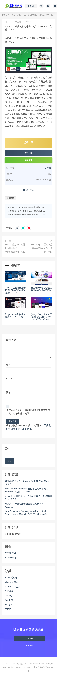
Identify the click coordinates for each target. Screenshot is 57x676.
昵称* (9, 365)
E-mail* (9, 379)
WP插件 (9, 605)
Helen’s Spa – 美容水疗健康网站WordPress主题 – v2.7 (41, 248)
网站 (8, 392)
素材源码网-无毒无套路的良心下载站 (27, 15)
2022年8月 (10, 558)
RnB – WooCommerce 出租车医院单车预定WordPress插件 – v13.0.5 (26, 490)
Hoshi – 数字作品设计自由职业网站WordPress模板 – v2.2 (15, 248)
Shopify (8, 596)
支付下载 (28, 153)
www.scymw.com (36, 664)
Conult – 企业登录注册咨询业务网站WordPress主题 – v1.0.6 (15, 290)
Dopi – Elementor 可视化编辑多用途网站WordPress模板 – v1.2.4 (41, 316)
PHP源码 (9, 591)
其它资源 (9, 609)
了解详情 (29, 645)
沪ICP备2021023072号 (21, 667)
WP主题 (49, 15)
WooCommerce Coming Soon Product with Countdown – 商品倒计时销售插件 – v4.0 (26, 513)
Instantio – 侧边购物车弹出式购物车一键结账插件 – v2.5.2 (28, 497)
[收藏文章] (17, 228)
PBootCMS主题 (12, 587)
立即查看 (29, 638)
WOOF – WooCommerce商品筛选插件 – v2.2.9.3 (25, 505)
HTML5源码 (11, 578)
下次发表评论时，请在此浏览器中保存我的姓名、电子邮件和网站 (28, 412)
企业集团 (10, 198)
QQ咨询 (29, 190)
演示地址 (28, 160)
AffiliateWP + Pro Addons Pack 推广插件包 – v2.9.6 (27, 482)
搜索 (7, 448)
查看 (49, 168)
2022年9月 (10, 553)
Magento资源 (11, 582)
